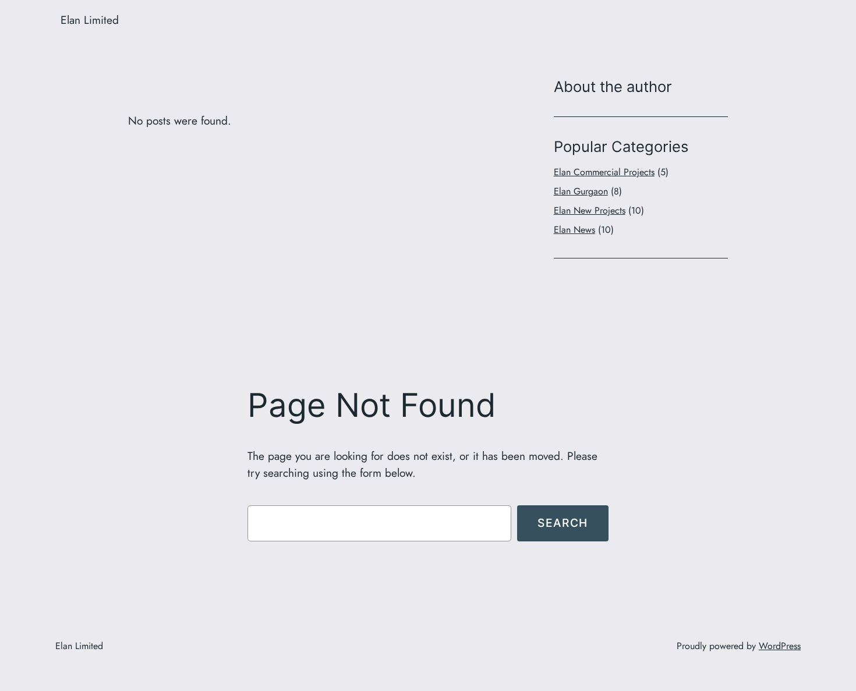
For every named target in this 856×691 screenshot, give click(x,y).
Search (562, 523)
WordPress (780, 646)
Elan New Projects (589, 210)
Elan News (574, 229)
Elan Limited (90, 20)
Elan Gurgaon (581, 191)
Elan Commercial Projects (604, 172)
